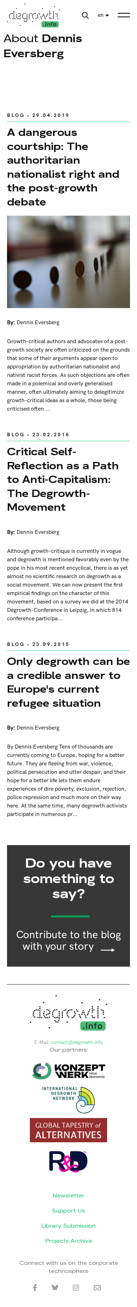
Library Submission (68, 1225)
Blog (16, 115)
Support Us (68, 1210)
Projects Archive (68, 1240)
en (101, 15)
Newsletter (69, 1195)
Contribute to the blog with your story (68, 941)
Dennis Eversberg (38, 322)
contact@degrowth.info (77, 1042)
